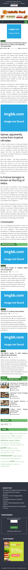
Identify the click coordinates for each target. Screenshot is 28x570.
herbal (9, 448)
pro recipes (12, 452)
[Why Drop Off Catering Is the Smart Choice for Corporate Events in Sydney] (5, 385)
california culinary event (5, 436)
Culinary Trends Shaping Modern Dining (13, 503)
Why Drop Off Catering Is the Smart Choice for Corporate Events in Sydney (18, 384)
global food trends (20, 444)
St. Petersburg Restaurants (15, 458)
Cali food (15, 433)
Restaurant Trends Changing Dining (12, 496)
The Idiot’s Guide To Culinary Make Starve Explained (14, 269)
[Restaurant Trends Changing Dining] (5, 395)
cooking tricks (3, 438)
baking (11, 433)
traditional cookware (19, 461)
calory (13, 436)
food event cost (13, 444)
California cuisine (22, 433)
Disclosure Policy (15, 3)
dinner (17, 440)
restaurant (7, 455)
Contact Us (6, 3)
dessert (11, 440)
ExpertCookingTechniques (16, 443)
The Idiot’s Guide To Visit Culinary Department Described (14, 354)
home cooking (15, 448)
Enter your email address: (14, 519)
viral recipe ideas (5, 466)
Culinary (3, 41)
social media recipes (5, 458)
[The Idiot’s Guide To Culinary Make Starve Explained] (14, 255)
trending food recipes (6, 464)
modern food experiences (16, 450)
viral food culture (15, 464)
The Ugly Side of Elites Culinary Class (24, 377)
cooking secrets (19, 436)
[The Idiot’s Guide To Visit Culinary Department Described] (14, 341)
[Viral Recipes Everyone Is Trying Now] (5, 403)
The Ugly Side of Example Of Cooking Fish (5, 377)
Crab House (9, 438)
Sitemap (23, 3)
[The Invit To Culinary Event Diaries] (14, 299)
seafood (19, 456)
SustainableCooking (5, 461)
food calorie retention (5, 444)
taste (12, 461)
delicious (4, 440)
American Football (4, 433)
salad (14, 456)
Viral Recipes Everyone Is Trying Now (12, 499)
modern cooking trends (5, 450)
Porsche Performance (5, 452)
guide (4, 447)
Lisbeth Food (17, 531)
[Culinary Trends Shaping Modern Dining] (5, 411)
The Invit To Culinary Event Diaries (12, 311)
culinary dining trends (17, 438)
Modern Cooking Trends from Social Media (14, 506)
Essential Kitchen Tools (5, 443)
